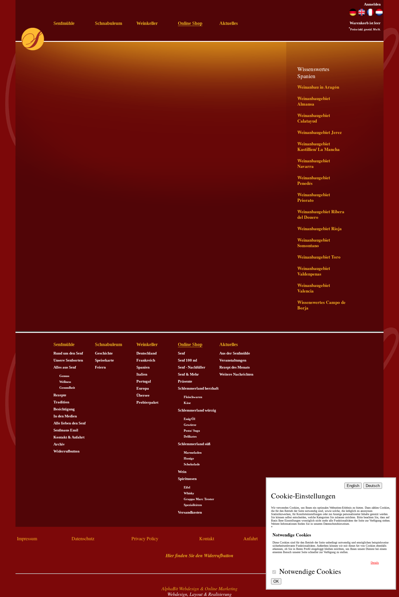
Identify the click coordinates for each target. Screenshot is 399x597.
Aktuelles (228, 23)
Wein (182, 471)
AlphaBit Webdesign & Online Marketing (199, 588)
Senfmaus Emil (65, 430)
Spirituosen (187, 478)
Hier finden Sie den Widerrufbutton (199, 555)
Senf (181, 353)
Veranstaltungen (232, 360)
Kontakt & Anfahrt (68, 437)
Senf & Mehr (188, 374)
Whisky (189, 493)
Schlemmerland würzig (197, 410)
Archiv (59, 444)
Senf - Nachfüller (191, 367)
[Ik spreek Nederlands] (379, 15)
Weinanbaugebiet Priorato (313, 197)
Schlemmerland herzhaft (198, 388)
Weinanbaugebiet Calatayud (313, 118)
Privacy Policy (144, 538)
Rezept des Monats (234, 367)
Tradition (61, 402)
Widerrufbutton (66, 451)
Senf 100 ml (187, 360)
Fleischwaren (193, 397)
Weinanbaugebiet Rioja (319, 228)
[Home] (32, 49)
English (353, 486)
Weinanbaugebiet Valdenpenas (313, 271)
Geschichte (104, 353)
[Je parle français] (370, 15)
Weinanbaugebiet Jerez (319, 132)
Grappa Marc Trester (199, 499)
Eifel (187, 487)
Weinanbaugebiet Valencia (313, 288)
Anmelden (372, 4)
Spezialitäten (193, 505)
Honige (189, 458)
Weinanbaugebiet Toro (319, 257)
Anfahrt (250, 538)
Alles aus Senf (64, 367)
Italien (141, 374)
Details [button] (375, 562)
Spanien (143, 367)
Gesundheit (67, 387)
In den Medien (65, 416)
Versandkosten (190, 512)
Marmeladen (193, 452)
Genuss (64, 376)
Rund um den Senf (68, 353)
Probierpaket (147, 402)
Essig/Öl (189, 419)
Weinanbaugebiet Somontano (313, 243)
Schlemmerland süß (194, 444)
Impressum (27, 538)
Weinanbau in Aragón (318, 87)
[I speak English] (361, 15)
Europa (142, 388)
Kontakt (206, 538)
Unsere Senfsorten (68, 360)
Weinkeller (147, 23)
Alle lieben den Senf (69, 423)
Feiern (100, 367)
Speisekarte (104, 360)
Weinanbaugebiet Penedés (313, 180)
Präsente (185, 381)
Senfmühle (63, 23)
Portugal (143, 381)
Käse (187, 403)
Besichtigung (64, 409)
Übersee (143, 395)
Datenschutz (83, 538)
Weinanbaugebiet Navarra (313, 163)
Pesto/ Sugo (192, 430)
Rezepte (59, 395)
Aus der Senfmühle (234, 353)
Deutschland (146, 353)
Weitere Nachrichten (236, 374)
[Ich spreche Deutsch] (352, 15)
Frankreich (145, 360)
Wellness (65, 381)
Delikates (190, 436)
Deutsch (373, 486)
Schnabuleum (108, 23)
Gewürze (190, 424)
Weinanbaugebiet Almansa (313, 101)
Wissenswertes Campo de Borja (321, 305)
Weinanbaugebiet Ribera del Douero (320, 214)
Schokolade (192, 464)
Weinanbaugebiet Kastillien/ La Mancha (318, 146)
